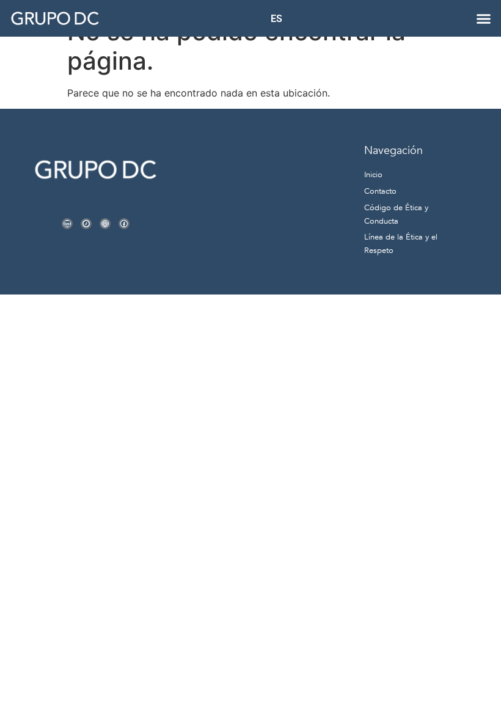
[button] (484, 18)
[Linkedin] (67, 223)
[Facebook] (124, 223)
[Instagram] (105, 223)
